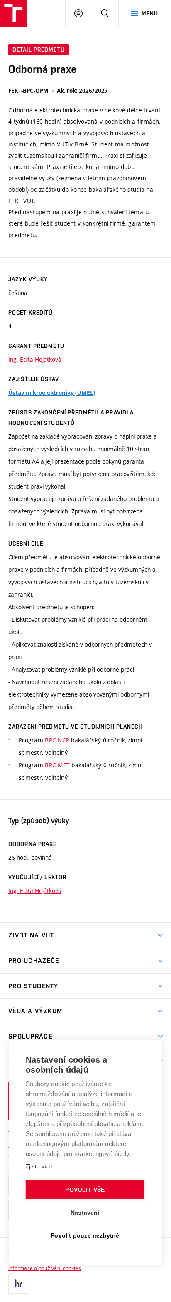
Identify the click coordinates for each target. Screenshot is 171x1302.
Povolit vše (85, 1190)
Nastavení (85, 1213)
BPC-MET (57, 765)
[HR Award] (18, 1283)
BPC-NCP (57, 740)
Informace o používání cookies (44, 1268)
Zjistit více (39, 1166)
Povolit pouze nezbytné (85, 1236)
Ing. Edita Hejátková (34, 359)
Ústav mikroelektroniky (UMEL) (51, 393)
